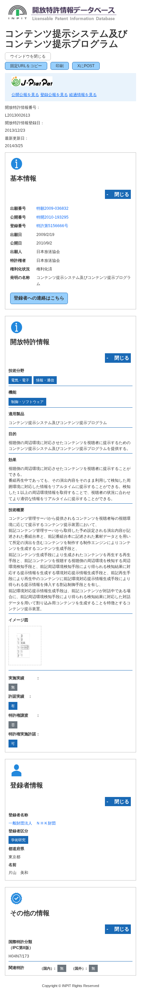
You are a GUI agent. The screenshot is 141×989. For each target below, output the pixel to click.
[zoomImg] (24, 645)
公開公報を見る (25, 94)
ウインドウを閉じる (28, 56)
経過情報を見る (83, 94)
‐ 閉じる (118, 194)
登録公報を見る (54, 94)
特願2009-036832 (52, 208)
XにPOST (85, 66)
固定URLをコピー (26, 66)
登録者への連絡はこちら (39, 298)
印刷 (60, 66)
